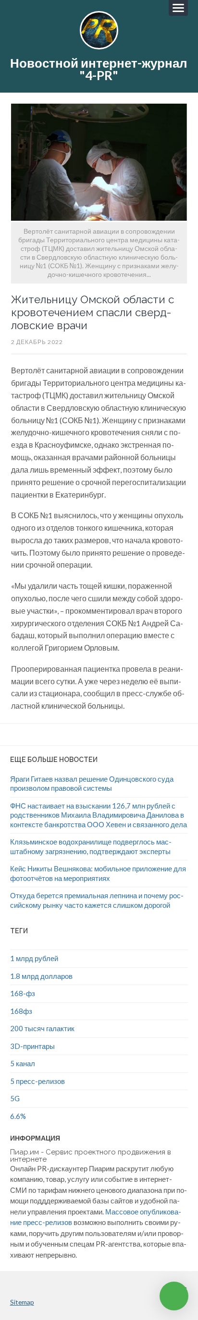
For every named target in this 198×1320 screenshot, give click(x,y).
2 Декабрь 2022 (37, 341)
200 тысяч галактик (42, 1028)
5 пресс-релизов (37, 1081)
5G (15, 1098)
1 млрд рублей (34, 958)
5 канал (22, 1063)
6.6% (18, 1116)
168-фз (22, 993)
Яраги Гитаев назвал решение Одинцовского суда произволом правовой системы (91, 783)
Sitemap (22, 1302)
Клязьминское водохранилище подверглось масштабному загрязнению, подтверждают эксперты (91, 846)
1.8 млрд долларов (41, 976)
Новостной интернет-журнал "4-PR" (98, 69)
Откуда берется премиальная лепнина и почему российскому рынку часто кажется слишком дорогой (97, 900)
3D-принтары (32, 1046)
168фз (21, 1011)
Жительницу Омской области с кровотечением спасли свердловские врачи (92, 312)
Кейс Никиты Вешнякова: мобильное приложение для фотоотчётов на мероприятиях (98, 873)
